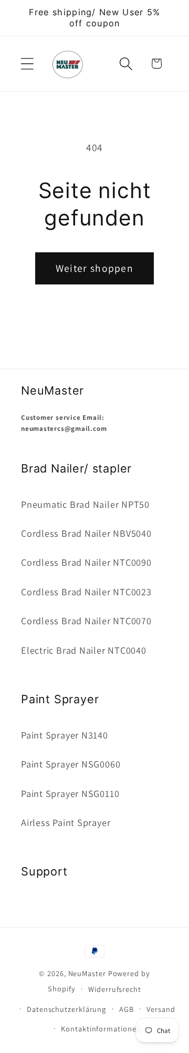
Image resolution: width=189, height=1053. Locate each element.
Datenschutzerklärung (66, 1009)
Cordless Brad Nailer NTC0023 (86, 591)
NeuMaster (87, 973)
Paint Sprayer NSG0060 (70, 763)
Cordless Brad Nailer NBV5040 (86, 533)
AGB (126, 1009)
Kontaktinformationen (101, 1029)
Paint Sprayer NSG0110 (70, 793)
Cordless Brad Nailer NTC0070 (86, 620)
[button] (27, 63)
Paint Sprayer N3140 (64, 735)
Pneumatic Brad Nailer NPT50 (85, 504)
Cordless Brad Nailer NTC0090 (86, 562)
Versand (160, 1009)
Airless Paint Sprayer (65, 822)
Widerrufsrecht (114, 989)
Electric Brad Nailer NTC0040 (83, 650)
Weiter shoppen (94, 268)
